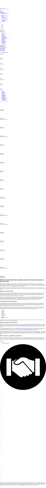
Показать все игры (3, 277)
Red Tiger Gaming (4, 97)
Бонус (3, 16)
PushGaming (3, 39)
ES (2, 26)
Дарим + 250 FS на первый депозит (4, 13)
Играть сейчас (2, 50)
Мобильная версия (5, 18)
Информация (4, 21)
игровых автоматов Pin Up (30, 324)
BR (2, 27)
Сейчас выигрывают (5, 52)
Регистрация (2, 11)
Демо (3, 109)
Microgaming (4, 35)
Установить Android (5, 19)
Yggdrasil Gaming (4, 37)
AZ (2, 28)
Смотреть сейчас (2, 48)
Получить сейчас (2, 31)
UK (2, 25)
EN (2, 24)
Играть (1, 109)
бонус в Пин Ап (20, 328)
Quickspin (3, 38)
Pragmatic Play (4, 95)
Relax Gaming (4, 41)
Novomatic (3, 43)
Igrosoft (3, 40)
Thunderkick (3, 42)
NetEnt (3, 34)
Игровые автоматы (5, 15)
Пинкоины (3, 20)
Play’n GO (3, 36)
